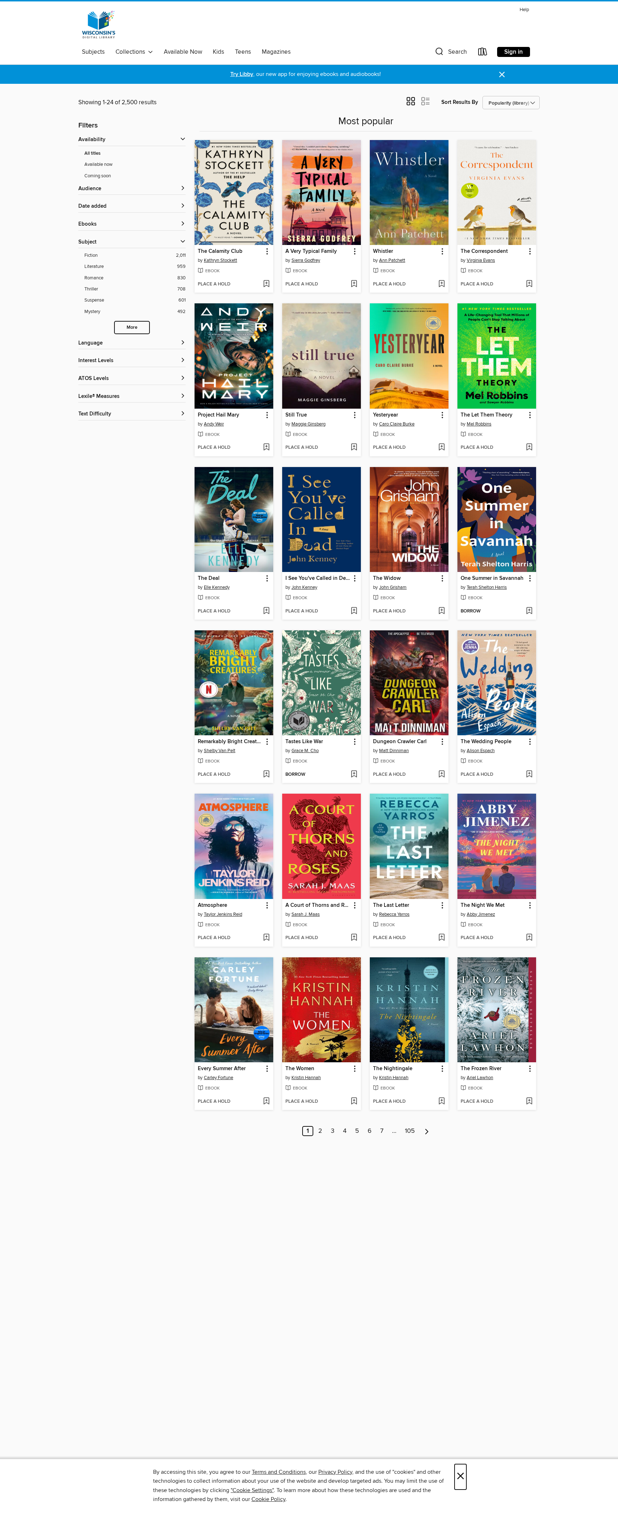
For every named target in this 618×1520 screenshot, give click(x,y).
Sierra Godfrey (305, 260)
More (132, 327)
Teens (243, 52)
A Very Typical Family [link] (311, 251)
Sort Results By (459, 102)
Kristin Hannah (306, 1078)
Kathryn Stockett (220, 260)
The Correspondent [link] (484, 251)
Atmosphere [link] (212, 905)
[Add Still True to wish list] (353, 447)
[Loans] (483, 53)
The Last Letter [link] (391, 905)
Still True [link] (296, 415)
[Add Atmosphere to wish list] (266, 938)
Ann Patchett (392, 260)
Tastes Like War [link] (304, 742)
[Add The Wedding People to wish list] (529, 774)
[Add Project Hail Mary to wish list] (266, 447)
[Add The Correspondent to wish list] (529, 284)
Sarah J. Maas (305, 914)
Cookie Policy (268, 1499)
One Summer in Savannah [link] (492, 578)
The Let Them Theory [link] (486, 415)
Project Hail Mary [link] (218, 415)
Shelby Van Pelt (219, 751)
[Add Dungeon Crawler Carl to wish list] (441, 774)
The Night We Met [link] (483, 905)
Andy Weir (214, 424)
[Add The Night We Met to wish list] (529, 938)
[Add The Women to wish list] (353, 1101)
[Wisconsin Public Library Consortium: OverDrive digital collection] (99, 25)
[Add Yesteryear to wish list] (441, 447)
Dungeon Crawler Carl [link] (400, 742)
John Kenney (304, 587)
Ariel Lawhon (480, 1078)
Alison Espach (481, 751)
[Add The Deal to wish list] (266, 611)
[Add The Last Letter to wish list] (441, 938)
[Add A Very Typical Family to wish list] (353, 284)
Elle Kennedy (217, 587)
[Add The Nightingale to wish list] (441, 1101)
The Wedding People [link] (486, 742)
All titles (92, 153)
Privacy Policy (335, 1472)
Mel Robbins (479, 424)
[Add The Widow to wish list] (441, 611)
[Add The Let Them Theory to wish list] (529, 447)
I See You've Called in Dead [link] (318, 578)
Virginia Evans (481, 260)
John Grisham (393, 587)
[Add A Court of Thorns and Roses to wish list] (353, 938)
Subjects (93, 52)
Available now (98, 164)
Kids (218, 52)
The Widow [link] (387, 578)
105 (410, 1131)
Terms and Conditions (279, 1472)
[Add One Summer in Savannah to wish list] (529, 611)
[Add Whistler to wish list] (441, 284)
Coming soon (97, 176)
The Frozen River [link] (481, 1069)
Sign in (513, 52)
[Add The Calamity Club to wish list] (266, 284)
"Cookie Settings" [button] (252, 1490)
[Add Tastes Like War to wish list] (353, 774)
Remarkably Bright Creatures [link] (230, 742)
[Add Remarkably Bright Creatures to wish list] (266, 774)
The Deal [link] (209, 578)
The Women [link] (299, 1069)
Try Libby (241, 74)
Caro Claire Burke (397, 424)
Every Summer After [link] (222, 1069)
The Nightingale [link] (392, 1069)
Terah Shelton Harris (487, 587)
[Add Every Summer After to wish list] (266, 1101)
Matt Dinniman (394, 751)
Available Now (183, 52)
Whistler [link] (383, 251)
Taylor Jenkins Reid (223, 914)
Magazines (276, 52)
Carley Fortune (218, 1078)
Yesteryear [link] (385, 415)
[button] (450, 53)
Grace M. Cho (305, 751)
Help (524, 10)
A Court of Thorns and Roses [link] (318, 905)
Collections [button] (132, 52)
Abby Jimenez (481, 914)
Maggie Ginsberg (308, 424)
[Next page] (427, 1131)
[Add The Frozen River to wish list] (529, 1101)
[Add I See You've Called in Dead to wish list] (353, 611)
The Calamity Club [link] (220, 251)
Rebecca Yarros (394, 914)
